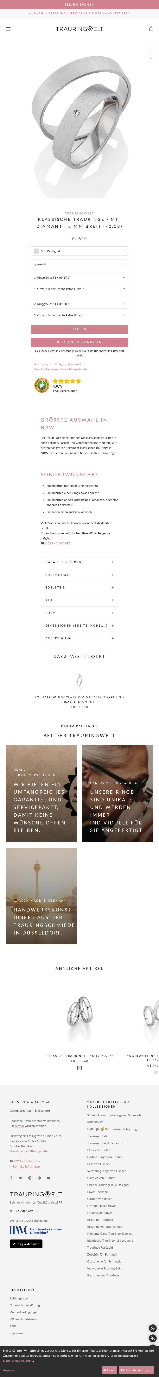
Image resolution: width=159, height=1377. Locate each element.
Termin (19, 1126)
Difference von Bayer (101, 1205)
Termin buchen (79, 4)
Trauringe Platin (98, 1136)
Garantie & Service (65, 562)
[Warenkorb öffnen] (151, 29)
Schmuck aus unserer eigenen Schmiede (114, 1115)
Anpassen (9, 1370)
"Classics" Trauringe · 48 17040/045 (79, 1056)
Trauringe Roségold (100, 1247)
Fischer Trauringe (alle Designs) (108, 1185)
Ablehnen (109, 1370)
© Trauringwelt (24, 1210)
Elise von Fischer (98, 1164)
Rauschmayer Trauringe (103, 1275)
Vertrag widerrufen (26, 1244)
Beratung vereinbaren (79, 342)
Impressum (17, 1333)
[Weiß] (79, 1067)
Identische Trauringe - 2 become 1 (110, 1240)
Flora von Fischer (99, 1150)
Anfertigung (58, 638)
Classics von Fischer (101, 1178)
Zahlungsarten (19, 1298)
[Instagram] (29, 1177)
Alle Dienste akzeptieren (136, 1370)
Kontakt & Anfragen (26, 1166)
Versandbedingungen (24, 1312)
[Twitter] (20, 1177)
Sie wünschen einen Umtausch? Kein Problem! (61, 369)
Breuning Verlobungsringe (104, 1226)
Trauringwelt (79, 213)
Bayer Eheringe (97, 1191)
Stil (49, 600)
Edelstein (55, 587)
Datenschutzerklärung (25, 1305)
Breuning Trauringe (100, 1219)
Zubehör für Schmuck (102, 1254)
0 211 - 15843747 (57, 543)
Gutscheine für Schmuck (104, 1261)
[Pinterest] (39, 1177)
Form (50, 613)
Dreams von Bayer (99, 1212)
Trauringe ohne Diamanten (105, 1143)
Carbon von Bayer (99, 1198)
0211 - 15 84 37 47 (27, 1161)
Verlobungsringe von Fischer (106, 1171)
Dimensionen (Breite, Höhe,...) (76, 625)
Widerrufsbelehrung (23, 1319)
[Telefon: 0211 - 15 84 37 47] (153, 1338)
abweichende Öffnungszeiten (29, 1151)
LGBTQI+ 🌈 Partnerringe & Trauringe (112, 1129)
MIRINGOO (95, 1122)
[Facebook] (11, 1177)
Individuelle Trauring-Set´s (105, 1268)
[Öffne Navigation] (8, 29)
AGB (13, 1326)
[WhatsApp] (153, 1328)
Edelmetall (57, 574)
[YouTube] (48, 1177)
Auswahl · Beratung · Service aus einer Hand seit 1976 (79, 13)
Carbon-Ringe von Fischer (105, 1157)
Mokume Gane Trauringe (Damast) (110, 1233)
